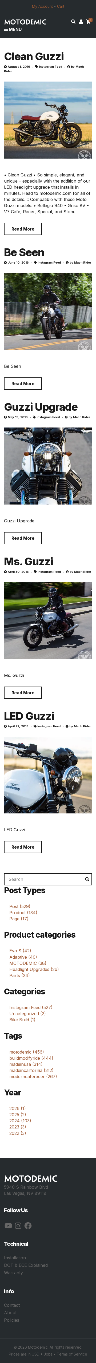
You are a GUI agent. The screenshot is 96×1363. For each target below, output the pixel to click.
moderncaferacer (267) (33, 1076)
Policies (11, 1320)
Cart (60, 6)
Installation (15, 1257)
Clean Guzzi (34, 56)
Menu (15, 29)
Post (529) (19, 906)
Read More (22, 229)
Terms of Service (72, 1354)
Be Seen (24, 252)
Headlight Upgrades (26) (34, 969)
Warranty (13, 1272)
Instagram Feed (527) (31, 1007)
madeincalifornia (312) (31, 1070)
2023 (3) (17, 1127)
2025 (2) (17, 1114)
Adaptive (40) (23, 957)
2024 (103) (20, 1120)
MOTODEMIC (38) (27, 963)
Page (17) (19, 918)
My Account (42, 6)
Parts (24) (19, 975)
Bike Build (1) (22, 1019)
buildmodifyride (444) (31, 1058)
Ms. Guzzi (28, 561)
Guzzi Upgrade (41, 406)
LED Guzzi (29, 716)
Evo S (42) (20, 950)
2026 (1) (17, 1108)
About (10, 1312)
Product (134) (23, 912)
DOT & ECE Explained (26, 1265)
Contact (12, 1305)
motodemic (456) (26, 1052)
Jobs (48, 1354)
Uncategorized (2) (27, 1013)
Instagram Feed (50, 66)
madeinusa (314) (26, 1064)
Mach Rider (82, 262)
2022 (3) (17, 1133)
